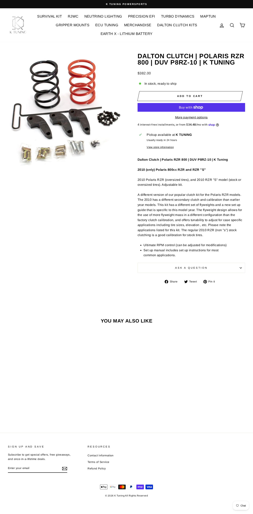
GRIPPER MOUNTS (72, 25)
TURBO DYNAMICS (177, 16)
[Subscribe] (64, 468)
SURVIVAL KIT (49, 16)
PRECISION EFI (141, 16)
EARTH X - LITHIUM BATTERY (127, 34)
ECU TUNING (106, 25)
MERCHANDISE (137, 25)
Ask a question (191, 267)
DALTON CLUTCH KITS (177, 25)
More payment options (191, 117)
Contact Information (101, 455)
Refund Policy (97, 468)
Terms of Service (98, 462)
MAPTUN (208, 16)
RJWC (73, 16)
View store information (160, 147)
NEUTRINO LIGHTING (103, 16)
